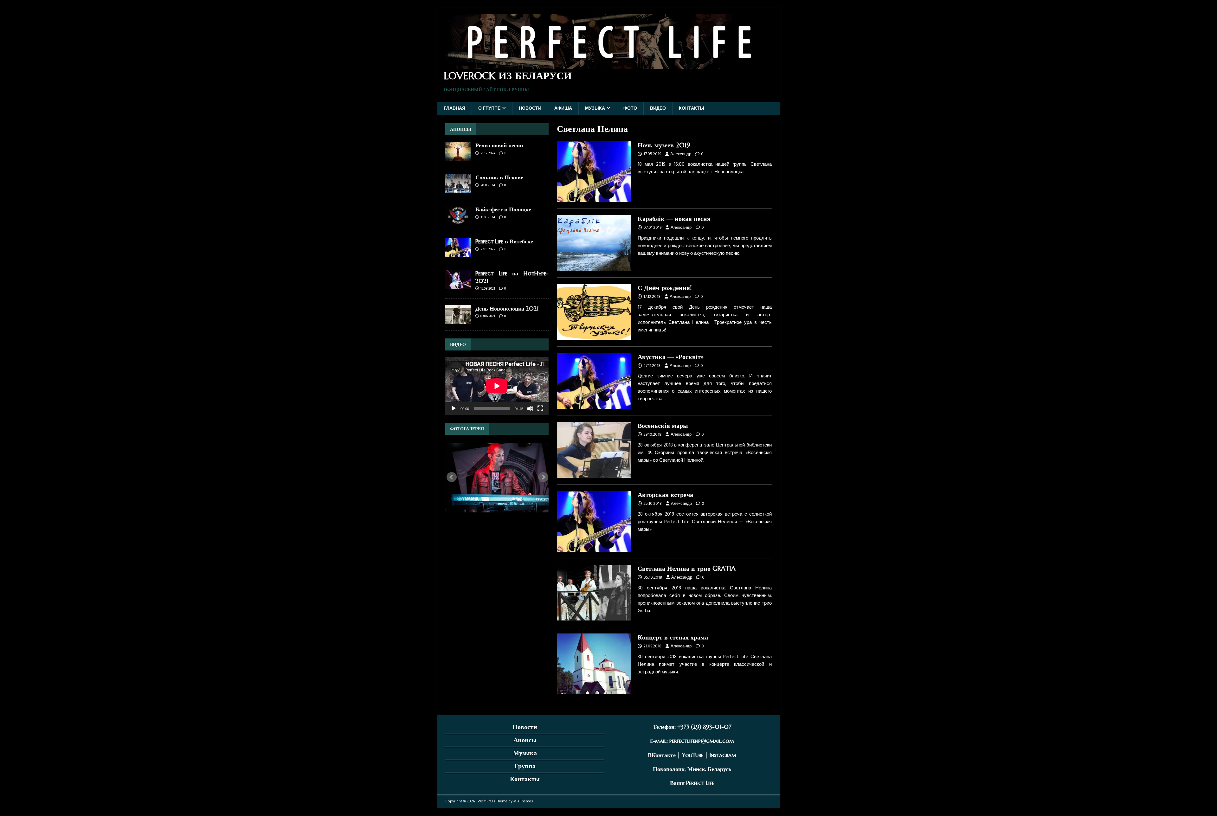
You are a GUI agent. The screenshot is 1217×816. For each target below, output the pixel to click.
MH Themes (523, 801)
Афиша (563, 108)
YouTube (692, 755)
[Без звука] (530, 408)
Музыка (595, 108)
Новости (530, 108)
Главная (454, 108)
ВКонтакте (662, 755)
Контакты (691, 108)
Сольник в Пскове (499, 177)
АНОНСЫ (460, 129)
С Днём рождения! (665, 288)
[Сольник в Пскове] (458, 189)
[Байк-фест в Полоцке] (458, 221)
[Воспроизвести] (453, 408)
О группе (489, 108)
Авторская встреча (665, 495)
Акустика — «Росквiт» (671, 357)
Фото (630, 108)
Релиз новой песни (499, 145)
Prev (452, 477)
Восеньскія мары (663, 426)
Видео (658, 108)
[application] (497, 386)
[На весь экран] (540, 408)
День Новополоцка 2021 (507, 308)
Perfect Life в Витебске (504, 241)
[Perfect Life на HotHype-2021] (458, 285)
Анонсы (525, 740)
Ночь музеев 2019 (664, 145)
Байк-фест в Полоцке (503, 209)
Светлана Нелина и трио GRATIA (687, 569)
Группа (525, 766)
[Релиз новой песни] (458, 157)
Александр (680, 154)
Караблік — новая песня (674, 219)
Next (543, 477)
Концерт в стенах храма (673, 637)
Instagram (722, 755)
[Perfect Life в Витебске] (458, 253)
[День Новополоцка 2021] (458, 320)
